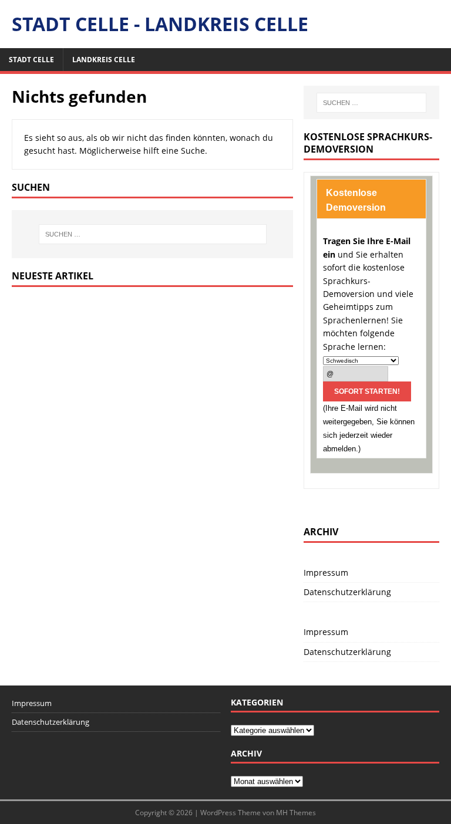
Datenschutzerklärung (347, 591)
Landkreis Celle (103, 60)
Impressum (326, 572)
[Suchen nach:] (152, 234)
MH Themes (296, 813)
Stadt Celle (31, 60)
